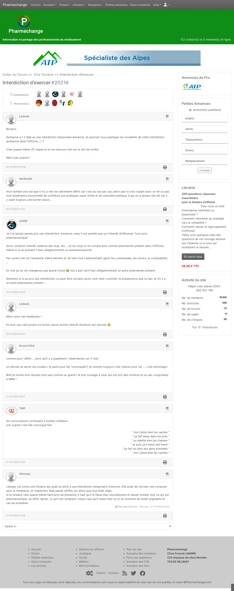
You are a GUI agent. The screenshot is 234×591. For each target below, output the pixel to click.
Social (83, 557)
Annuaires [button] (94, 4)
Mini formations (89, 565)
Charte (100, 573)
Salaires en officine (91, 549)
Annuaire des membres (141, 553)
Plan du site (133, 549)
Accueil (36, 549)
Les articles (38, 565)
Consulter (204, 170)
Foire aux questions (139, 557)
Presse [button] (63, 4)
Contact (113, 573)
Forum (35, 553)
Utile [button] (156, 4)
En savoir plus (193, 256)
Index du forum (15, 74)
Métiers (84, 561)
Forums (36, 4)
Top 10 (196, 327)
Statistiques (210, 327)
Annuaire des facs (138, 565)
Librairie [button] (78, 4)
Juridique (85, 553)
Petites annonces (116, 4)
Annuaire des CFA (137, 561)
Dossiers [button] (48, 4)
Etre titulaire (44, 74)
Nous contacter (140, 4)
